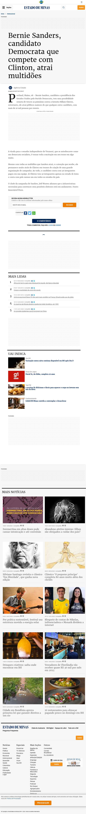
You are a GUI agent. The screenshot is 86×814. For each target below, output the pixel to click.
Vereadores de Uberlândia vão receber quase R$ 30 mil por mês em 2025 (63, 667)
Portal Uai (19, 748)
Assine (81, 7)
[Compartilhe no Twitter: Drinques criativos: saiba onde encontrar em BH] (23, 661)
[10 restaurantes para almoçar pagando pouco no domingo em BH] (65, 691)
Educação (6, 770)
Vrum (18, 761)
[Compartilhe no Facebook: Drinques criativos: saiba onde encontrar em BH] (21, 661)
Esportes (33, 779)
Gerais (5, 748)
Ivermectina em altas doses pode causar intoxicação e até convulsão (22, 530)
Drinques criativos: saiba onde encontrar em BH (19, 666)
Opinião (32, 753)
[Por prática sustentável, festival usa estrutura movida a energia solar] (23, 600)
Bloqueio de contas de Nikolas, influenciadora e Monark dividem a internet (64, 622)
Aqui (18, 758)
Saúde (5, 763)
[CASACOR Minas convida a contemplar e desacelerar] (16, 403)
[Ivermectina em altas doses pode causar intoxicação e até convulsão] (23, 510)
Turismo (33, 765)
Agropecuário (35, 789)
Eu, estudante (48, 755)
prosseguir (43, 802)
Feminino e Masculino (34, 771)
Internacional (11, 14)
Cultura (5, 768)
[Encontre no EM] (63, 7)
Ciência (32, 767)
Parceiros (19, 753)
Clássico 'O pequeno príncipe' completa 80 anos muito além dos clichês (64, 577)
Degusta (33, 774)
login (50, 225)
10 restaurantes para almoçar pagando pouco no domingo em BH (64, 711)
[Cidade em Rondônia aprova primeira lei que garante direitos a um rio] (23, 691)
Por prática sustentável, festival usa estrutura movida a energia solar (22, 621)
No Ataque (34, 786)
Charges (33, 762)
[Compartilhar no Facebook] (25, 213)
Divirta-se (33, 794)
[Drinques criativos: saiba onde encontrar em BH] (23, 645)
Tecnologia (34, 776)
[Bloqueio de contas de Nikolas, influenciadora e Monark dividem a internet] (65, 600)
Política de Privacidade (14, 798)
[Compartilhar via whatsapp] (34, 213)
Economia (6, 753)
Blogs (18, 756)
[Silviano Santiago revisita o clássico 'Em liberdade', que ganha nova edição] (23, 555)
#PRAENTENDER (36, 758)
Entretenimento (35, 791)
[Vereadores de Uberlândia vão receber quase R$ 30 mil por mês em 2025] (65, 645)
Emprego (33, 760)
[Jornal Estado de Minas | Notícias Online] (37, 8)
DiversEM (6, 761)
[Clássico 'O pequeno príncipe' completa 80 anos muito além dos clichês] (65, 555)
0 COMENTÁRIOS (44, 221)
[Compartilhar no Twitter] (29, 213)
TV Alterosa (20, 751)
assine (58, 225)
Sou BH (19, 763)
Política (5, 751)
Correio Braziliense (47, 752)
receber (69, 205)
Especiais (33, 755)
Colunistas (6, 765)
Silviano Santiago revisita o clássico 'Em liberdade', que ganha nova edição (22, 577)
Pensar (32, 781)
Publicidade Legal (7, 774)
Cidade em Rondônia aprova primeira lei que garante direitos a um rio (22, 713)
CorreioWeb (48, 748)
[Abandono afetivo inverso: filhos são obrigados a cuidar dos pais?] (65, 510)
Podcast (33, 784)
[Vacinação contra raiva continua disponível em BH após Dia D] (16, 363)
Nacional (6, 756)
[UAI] (41, 2)
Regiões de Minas (34, 749)
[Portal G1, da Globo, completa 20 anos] (16, 376)
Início (2, 14)
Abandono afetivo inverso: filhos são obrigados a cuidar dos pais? (63, 530)
